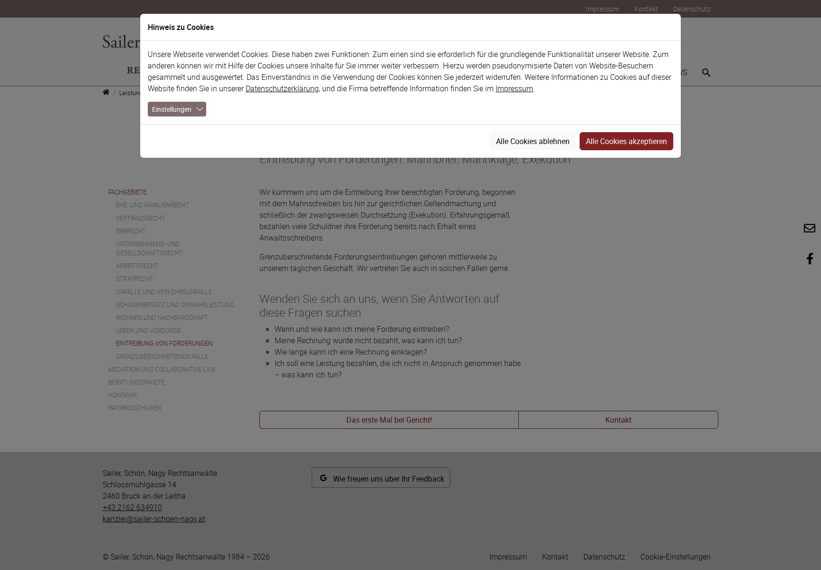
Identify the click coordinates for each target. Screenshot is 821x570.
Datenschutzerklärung (282, 88)
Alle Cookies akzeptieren (626, 141)
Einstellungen (171, 109)
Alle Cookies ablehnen (533, 141)
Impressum (514, 88)
